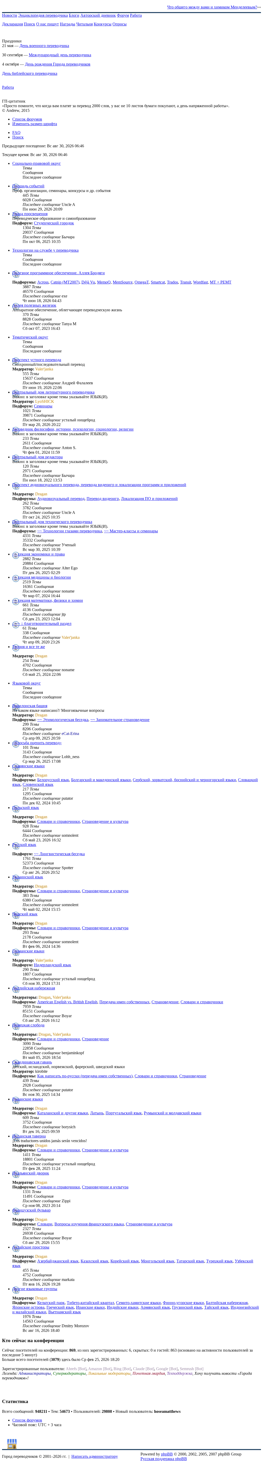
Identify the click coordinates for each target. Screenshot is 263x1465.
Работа (136, 15)
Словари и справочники (58, 821)
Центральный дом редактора (37, 457)
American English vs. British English (67, 1002)
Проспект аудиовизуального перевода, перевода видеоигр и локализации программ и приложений (99, 485)
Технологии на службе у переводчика (45, 250)
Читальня (84, 24)
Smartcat (158, 282)
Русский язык (24, 844)
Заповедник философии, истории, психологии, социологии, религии (73, 429)
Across (43, 282)
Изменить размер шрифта (34, 124)
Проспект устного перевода (36, 360)
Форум (123, 15)
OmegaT (142, 282)
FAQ (16, 132)
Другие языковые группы (34, 1289)
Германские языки (28, 951)
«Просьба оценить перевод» (37, 743)
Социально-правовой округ (36, 163)
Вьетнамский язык (64, 1312)
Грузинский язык (187, 1307)
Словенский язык (38, 784)
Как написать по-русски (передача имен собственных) (85, 1076)
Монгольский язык (157, 1261)
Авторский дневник (98, 15)
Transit (185, 282)
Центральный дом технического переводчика (52, 522)
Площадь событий (28, 186)
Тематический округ (30, 337)
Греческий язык (60, 1307)
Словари (44, 1224)
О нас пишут (47, 24)
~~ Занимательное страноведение (119, 719)
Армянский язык (155, 1307)
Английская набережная (33, 988)
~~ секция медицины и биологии (41, 577)
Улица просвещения (30, 214)
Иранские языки (90, 1307)
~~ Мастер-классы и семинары (131, 531)
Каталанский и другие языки (62, 1113)
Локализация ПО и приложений (149, 498)
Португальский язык (124, 1113)
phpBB (167, 1454)
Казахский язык (94, 1261)
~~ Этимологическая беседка (62, 719)
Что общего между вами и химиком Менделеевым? (212, 7)
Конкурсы (102, 24)
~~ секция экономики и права (38, 554)
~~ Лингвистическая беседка (59, 854)
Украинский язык (27, 877)
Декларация (12, 24)
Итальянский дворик (30, 1173)
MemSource (123, 282)
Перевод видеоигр (103, 498)
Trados (172, 282)
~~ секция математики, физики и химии (47, 600)
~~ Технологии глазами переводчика (69, 531)
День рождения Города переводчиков (57, 64)
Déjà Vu (88, 282)
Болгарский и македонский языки (101, 780)
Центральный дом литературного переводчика (53, 392)
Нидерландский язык (52, 965)
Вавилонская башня (29, 706)
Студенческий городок (54, 223)
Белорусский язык (53, 780)
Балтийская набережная (227, 1302)
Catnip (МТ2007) (65, 282)
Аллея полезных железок (34, 305)
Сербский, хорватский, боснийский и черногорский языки (184, 780)
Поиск (29, 24)
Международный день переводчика (60, 55)
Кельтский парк (51, 1302)
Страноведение (165, 1002)
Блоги (74, 15)
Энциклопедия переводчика (43, 15)
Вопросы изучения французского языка (89, 1224)
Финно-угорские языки (183, 1302)
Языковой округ (26, 683)
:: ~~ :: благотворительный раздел (41, 623)
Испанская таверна (29, 1136)
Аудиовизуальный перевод (60, 498)
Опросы (119, 24)
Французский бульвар (31, 1210)
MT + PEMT (220, 282)
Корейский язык (124, 1261)
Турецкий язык (219, 1261)
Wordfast (200, 282)
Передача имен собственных (124, 1002)
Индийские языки (122, 1307)
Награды (67, 24)
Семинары (43, 406)
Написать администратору (94, 1456)
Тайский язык (216, 1307)
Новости (9, 15)
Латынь (97, 1113)
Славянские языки (28, 766)
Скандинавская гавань (32, 1062)
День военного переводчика (44, 45)
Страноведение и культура (105, 821)
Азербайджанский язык (58, 1261)
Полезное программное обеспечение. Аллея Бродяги (58, 273)
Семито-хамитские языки (138, 1302)
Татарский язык (190, 1261)
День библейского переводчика (29, 73)
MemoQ (104, 282)
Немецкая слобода (28, 1025)
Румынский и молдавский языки (172, 1113)
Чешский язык (24, 914)
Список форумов (27, 119)
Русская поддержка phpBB (163, 1459)
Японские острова (28, 1307)
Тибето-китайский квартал (90, 1302)
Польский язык (25, 807)
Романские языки (27, 1099)
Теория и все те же (28, 646)
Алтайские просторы (30, 1247)
